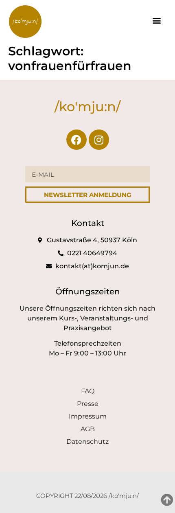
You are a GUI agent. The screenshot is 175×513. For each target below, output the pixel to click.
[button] (156, 20)
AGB (88, 429)
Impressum (88, 416)
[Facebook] (76, 139)
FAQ (87, 391)
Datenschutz (87, 441)
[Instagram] (99, 139)
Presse (87, 404)
